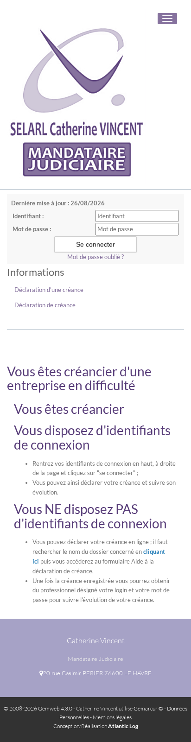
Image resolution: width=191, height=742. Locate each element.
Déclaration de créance (45, 305)
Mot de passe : (32, 229)
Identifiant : (28, 216)
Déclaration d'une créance (48, 289)
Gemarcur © (148, 708)
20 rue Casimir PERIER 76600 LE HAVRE (97, 673)
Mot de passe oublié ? (95, 256)
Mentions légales (112, 717)
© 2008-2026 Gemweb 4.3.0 (38, 708)
